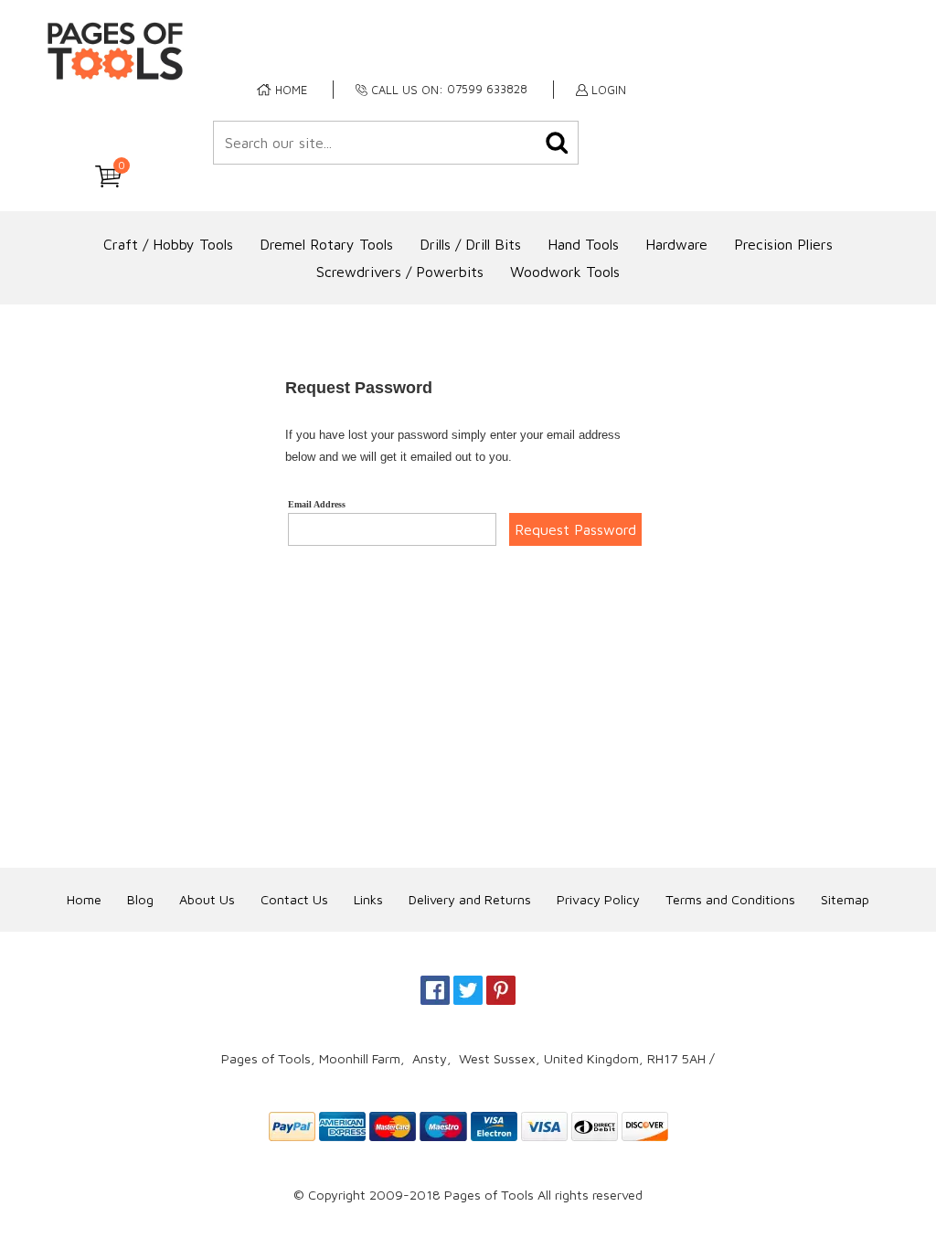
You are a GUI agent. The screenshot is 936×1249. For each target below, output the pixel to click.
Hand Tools (583, 244)
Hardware (676, 244)
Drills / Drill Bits (470, 244)
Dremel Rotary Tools (326, 244)
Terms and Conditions (730, 899)
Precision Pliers (783, 244)
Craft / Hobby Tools (168, 244)
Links (368, 899)
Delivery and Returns (470, 899)
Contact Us (294, 899)
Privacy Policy (598, 899)
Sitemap (845, 899)
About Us (207, 899)
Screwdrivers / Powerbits (400, 271)
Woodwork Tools (565, 271)
